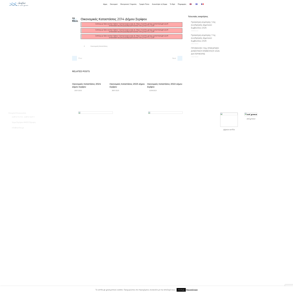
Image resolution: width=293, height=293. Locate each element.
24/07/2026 (194, 44)
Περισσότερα (192, 290)
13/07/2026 (194, 57)
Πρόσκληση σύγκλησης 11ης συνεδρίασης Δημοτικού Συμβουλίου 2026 (203, 38)
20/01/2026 (78, 90)
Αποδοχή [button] (181, 290)
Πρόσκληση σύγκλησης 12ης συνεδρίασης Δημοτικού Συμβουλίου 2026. (203, 25)
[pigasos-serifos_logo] (229, 114)
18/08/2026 (194, 31)
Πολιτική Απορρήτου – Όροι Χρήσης (233, 135)
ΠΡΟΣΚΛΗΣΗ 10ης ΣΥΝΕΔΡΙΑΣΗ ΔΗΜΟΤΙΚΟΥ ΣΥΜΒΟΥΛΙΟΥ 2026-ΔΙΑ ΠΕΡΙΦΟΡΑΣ (205, 51)
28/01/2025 (115, 90)
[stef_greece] (251, 114)
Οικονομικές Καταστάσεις (98, 46)
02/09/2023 (153, 90)
